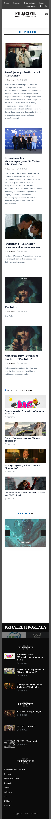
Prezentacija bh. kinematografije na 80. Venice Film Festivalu (22, 161)
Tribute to (8, 792)
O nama (6, 3)
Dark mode (31, 6)
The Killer (11, 306)
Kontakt (41, 3)
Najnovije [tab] (12, 390)
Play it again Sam (11, 778)
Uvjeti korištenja (29, 3)
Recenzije (25, 704)
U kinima (8, 801)
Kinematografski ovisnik (14, 769)
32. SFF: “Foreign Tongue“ (29, 711)
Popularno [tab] (26, 390)
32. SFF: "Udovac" (26, 726)
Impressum (16, 3)
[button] (46, 14)
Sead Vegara (11, 80)
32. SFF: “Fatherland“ (27, 741)
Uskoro (24, 513)
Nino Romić (11, 251)
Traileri (7, 787)
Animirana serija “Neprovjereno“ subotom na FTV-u (30, 657)
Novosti (7, 774)
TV (5, 796)
